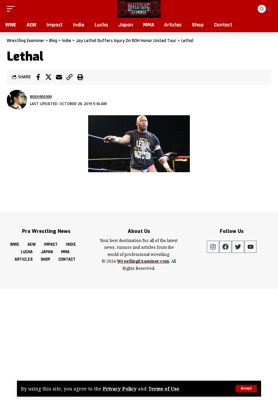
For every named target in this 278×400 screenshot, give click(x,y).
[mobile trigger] (12, 9)
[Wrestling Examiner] (138, 9)
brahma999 (41, 96)
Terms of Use (163, 388)
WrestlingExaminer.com (143, 261)
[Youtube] (250, 247)
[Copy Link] (69, 77)
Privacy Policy (120, 388)
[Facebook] (225, 247)
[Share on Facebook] (38, 77)
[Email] (59, 77)
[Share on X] (48, 77)
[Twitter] (238, 247)
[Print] (80, 77)
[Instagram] (213, 247)
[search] (247, 9)
